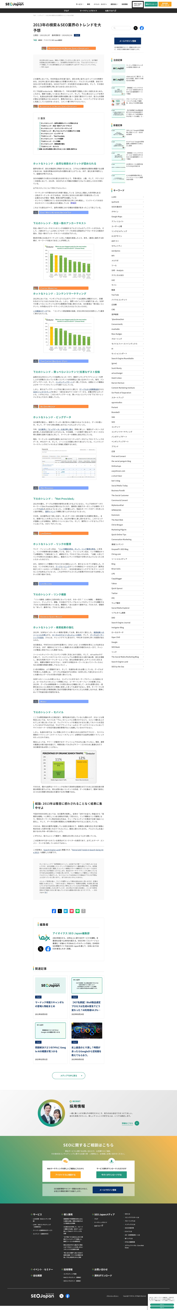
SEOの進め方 (117, 206)
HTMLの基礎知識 (130, 1242)
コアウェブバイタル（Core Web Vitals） (134, 1246)
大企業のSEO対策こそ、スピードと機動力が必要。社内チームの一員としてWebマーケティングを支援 (73, 1230)
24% (42, 509)
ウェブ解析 (116, 603)
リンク (114, 652)
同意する (162, 1307)
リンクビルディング (119, 231)
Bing (113, 564)
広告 (113, 451)
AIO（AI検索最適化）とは (132, 1235)
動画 (113, 290)
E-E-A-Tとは (128, 1231)
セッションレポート (119, 353)
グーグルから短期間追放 (89, 389)
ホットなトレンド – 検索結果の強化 (53, 144)
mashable (116, 329)
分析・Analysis (117, 270)
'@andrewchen (118, 319)
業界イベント (50, 511)
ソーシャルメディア (119, 559)
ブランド (115, 446)
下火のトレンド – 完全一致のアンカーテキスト (56, 126)
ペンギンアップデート (64, 382)
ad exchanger (117, 373)
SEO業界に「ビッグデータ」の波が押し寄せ (55, 429)
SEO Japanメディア (138, 4)
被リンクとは (129, 1238)
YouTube (115, 295)
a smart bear (117, 476)
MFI (113, 255)
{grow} (114, 363)
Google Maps (117, 216)
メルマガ (115, 260)
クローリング (117, 339)
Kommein (116, 515)
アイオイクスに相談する (65, 1174)
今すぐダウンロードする (111, 1174)
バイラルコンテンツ (119, 299)
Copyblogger (117, 578)
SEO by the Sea (118, 666)
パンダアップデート (119, 436)
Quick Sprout (117, 588)
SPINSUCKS (116, 510)
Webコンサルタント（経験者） (73, 1277)
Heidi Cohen (117, 378)
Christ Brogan (117, 524)
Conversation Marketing (121, 539)
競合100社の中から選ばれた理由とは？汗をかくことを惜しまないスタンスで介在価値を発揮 (73, 1247)
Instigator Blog (118, 627)
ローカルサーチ (118, 632)
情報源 (73, 203)
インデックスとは (130, 1224)
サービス (79, 4)
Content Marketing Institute (123, 387)
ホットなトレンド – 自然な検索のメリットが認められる (59, 123)
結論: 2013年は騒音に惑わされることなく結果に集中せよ (58, 149)
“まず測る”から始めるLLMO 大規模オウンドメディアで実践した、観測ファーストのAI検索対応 (73, 1239)
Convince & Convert (120, 500)
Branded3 (116, 412)
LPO (113, 573)
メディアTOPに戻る (68, 1075)
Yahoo (114, 583)
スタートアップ (118, 397)
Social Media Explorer (121, 608)
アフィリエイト (118, 221)
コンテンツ (116, 427)
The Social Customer (120, 495)
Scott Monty (117, 368)
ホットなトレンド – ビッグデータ (52, 133)
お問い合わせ (101, 1269)
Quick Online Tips (119, 534)
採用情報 (125, 4)
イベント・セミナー (100, 4)
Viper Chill (116, 637)
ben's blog (116, 480)
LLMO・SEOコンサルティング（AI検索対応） (42, 1226)
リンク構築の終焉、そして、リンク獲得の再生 (77, 549)
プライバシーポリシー (113, 1296)
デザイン (115, 211)
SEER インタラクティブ (42, 392)
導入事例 (68, 1214)
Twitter (115, 593)
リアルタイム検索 (118, 613)
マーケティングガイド (88, 10)
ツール (114, 265)
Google (114, 642)
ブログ (66, 10)
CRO (113, 309)
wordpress (116, 251)
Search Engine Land (52, 850)
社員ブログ (109, 10)
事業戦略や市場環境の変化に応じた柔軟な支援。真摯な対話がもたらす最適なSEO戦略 (73, 1221)
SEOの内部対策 (129, 1228)
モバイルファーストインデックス (124, 343)
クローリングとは (130, 1221)
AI (112, 348)
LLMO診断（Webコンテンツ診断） (42, 1220)
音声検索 (115, 314)
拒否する (162, 1304)
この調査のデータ (40, 311)
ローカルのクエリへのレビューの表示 (66, 635)
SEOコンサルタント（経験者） (73, 1281)
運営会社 (114, 4)
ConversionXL (117, 324)
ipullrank (115, 202)
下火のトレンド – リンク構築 (50, 141)
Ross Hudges (117, 334)
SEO (113, 422)
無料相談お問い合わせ (165, 4)
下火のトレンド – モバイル (50, 146)
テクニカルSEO (118, 275)
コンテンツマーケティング (122, 432)
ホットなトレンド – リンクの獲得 (52, 139)
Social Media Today (120, 485)
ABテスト (115, 241)
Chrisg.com (116, 554)
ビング (66, 566)
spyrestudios (117, 402)
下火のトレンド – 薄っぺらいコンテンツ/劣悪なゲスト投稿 (60, 131)
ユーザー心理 (117, 226)
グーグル (59, 566)
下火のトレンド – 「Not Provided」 (53, 136)
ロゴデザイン (117, 236)
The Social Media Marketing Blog (125, 657)
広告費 (114, 304)
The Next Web (117, 520)
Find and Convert (119, 456)
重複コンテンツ (118, 544)
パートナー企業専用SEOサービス (42, 1230)
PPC (113, 598)
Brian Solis (116, 568)
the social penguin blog (121, 461)
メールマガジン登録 (127, 41)
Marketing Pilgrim (119, 529)
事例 (88, 4)
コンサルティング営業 (70, 1274)
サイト (114, 285)
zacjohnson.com (118, 471)
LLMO (114, 197)
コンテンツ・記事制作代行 (40, 1234)
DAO (113, 617)
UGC (113, 280)
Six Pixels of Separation (121, 392)
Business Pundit (118, 490)
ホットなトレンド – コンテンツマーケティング (56, 128)
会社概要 (37, 1275)
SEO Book (116, 647)
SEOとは (127, 1214)
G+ (46, 892)
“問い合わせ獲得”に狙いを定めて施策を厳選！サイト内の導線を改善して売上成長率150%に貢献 (73, 1255)
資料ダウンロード (151, 4)
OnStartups (116, 466)
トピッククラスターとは (132, 1217)
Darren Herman (118, 383)
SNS (113, 417)
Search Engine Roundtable (123, 358)
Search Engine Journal (121, 622)
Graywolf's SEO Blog (120, 549)
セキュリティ (117, 246)
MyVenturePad (118, 505)
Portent (115, 407)
